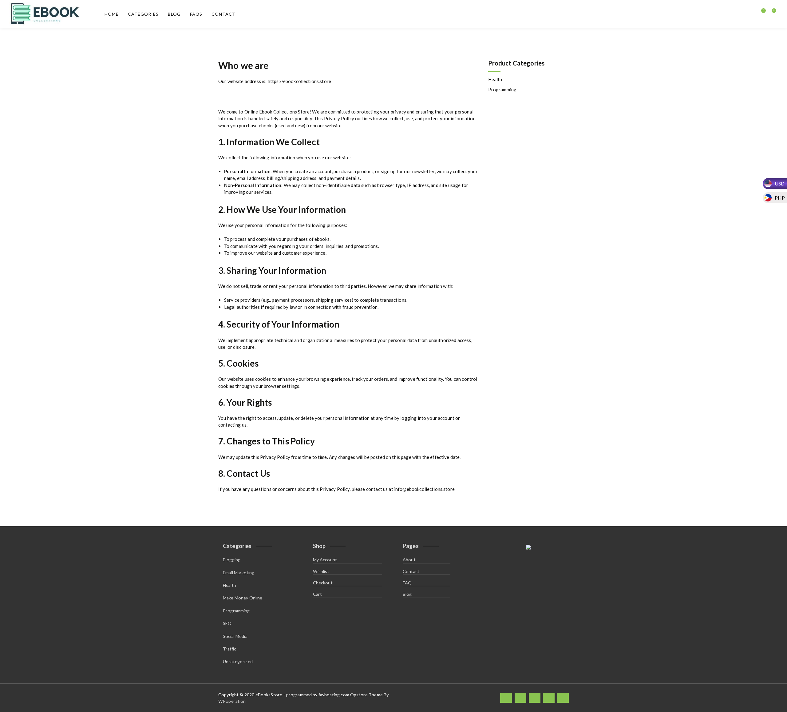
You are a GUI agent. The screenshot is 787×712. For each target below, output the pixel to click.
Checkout (323, 582)
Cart (317, 594)
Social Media (235, 636)
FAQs (196, 14)
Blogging (231, 559)
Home (112, 14)
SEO (227, 623)
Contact (223, 14)
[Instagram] (549, 697)
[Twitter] (520, 697)
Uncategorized (238, 661)
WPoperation (232, 701)
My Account (325, 559)
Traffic (229, 648)
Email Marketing (238, 572)
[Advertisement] (529, 198)
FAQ (407, 582)
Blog (174, 14)
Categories (143, 14)
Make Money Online (243, 597)
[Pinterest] (563, 697)
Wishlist (321, 571)
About (409, 559)
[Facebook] (506, 697)
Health (495, 79)
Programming (502, 89)
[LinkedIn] (534, 697)
